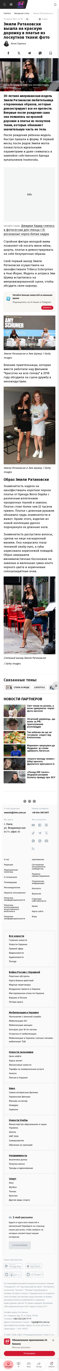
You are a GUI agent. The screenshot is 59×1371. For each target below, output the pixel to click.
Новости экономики (21, 1052)
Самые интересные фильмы (23, 1092)
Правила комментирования (41, 875)
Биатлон (13, 1195)
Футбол (13, 1187)
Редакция (8, 865)
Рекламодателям (12, 888)
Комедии (13, 1105)
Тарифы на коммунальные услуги (26, 1069)
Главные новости (18, 940)
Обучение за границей (20, 1144)
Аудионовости (16, 957)
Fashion (7, 13)
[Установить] (29, 1347)
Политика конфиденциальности (14, 899)
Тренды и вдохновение (21, 1168)
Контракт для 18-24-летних (23, 1029)
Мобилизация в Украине (24, 1012)
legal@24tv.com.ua (40, 1322)
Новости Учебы (18, 1120)
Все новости (16, 935)
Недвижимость (18, 1155)
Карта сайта (37, 911)
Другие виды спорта (19, 1200)
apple (34, 1266)
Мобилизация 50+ (18, 1021)
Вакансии (36, 894)
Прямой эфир (16, 948)
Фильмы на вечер (18, 1101)
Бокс (11, 1182)
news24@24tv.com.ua (15, 812)
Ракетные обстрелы (19, 976)
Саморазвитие (16, 1140)
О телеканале (10, 877)
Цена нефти (15, 1056)
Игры (34, 917)
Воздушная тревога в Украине (24, 989)
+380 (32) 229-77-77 (22, 1319)
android (13, 1266)
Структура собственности (39, 900)
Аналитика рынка (18, 1159)
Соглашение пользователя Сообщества (38, 867)
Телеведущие (10, 882)
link (33, 825)
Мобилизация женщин (20, 1025)
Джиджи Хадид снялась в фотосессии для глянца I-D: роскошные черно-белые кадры (29, 230)
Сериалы (13, 1109)
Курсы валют (15, 1060)
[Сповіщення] (55, 4)
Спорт (12, 1178)
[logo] (20, 4)
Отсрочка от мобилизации (22, 1033)
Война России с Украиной (24, 972)
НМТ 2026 (14, 1136)
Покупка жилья (17, 1164)
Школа (12, 1132)
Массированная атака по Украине (26, 993)
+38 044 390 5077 (40, 812)
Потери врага (16, 1001)
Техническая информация (38, 882)
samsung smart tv (34, 1274)
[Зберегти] (50, 53)
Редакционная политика (11, 871)
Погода (12, 961)
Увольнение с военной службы (25, 1016)
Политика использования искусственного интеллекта (11, 908)
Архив (35, 906)
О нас (6, 860)
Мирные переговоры (20, 984)
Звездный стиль (22, 13)
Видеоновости (16, 953)
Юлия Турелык (18, 44)
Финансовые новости (20, 1064)
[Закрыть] (53, 1340)
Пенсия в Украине (18, 1077)
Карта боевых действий (21, 980)
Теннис (12, 1191)
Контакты (36, 889)
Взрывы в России (18, 997)
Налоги (13, 1073)
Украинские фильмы (19, 1096)
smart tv (13, 1274)
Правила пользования (14, 893)
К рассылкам (19, 1245)
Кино (12, 1088)
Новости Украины (18, 944)
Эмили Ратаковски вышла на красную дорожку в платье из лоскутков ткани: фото (44, 13)
